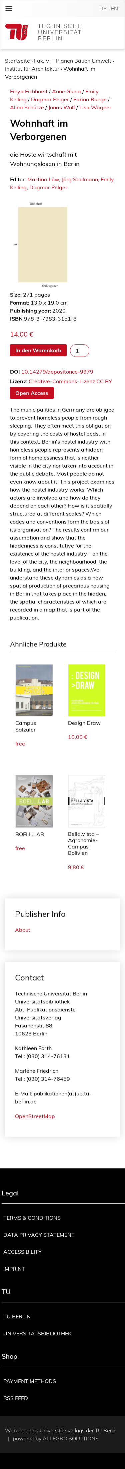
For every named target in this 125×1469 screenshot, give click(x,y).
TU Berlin (17, 1316)
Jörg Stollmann (80, 179)
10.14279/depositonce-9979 (57, 371)
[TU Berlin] (43, 33)
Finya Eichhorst (29, 91)
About (22, 929)
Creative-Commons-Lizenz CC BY (70, 381)
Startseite (17, 60)
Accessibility (22, 1251)
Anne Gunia (66, 91)
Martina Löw (43, 179)
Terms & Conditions (32, 1217)
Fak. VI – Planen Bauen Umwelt (72, 60)
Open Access (31, 393)
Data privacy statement (39, 1234)
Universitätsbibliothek (37, 1333)
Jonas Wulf (61, 107)
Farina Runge (90, 99)
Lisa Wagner (95, 107)
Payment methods (29, 1381)
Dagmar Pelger (50, 99)
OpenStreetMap (35, 1116)
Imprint (14, 1268)
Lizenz (18, 381)
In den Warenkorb (38, 350)
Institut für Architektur (32, 68)
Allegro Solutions (71, 1438)
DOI (15, 371)
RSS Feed (15, 1398)
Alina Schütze (27, 107)
